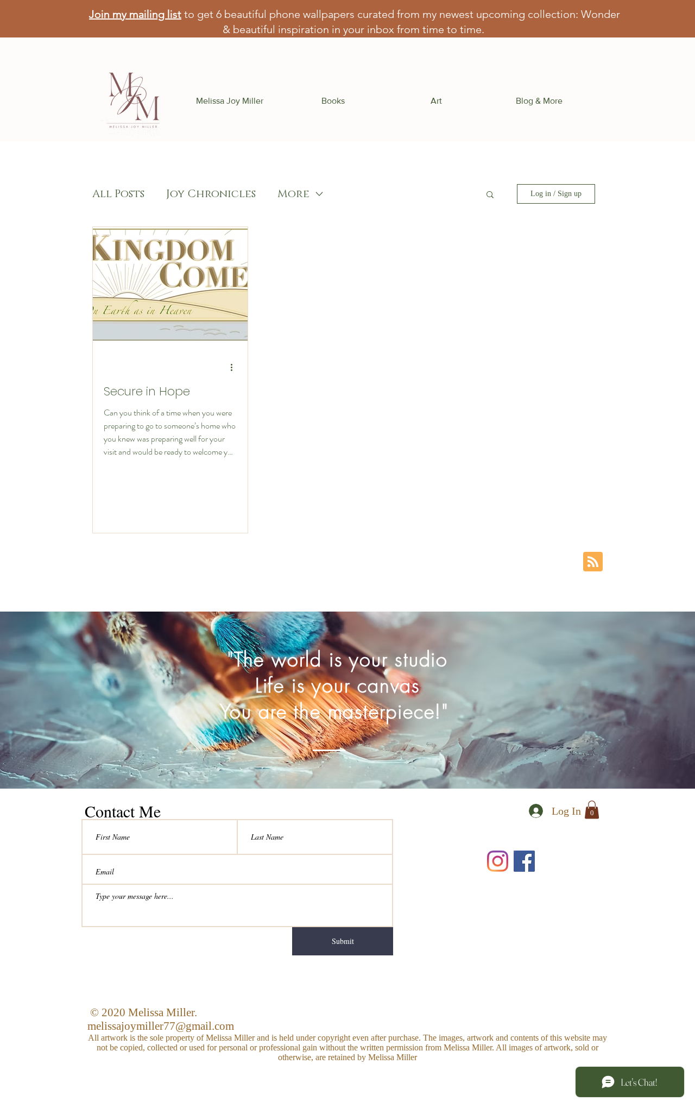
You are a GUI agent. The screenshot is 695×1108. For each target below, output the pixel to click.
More (293, 194)
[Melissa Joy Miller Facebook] (524, 861)
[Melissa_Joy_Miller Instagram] (497, 861)
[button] (332, 101)
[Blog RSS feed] (593, 562)
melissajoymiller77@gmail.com (160, 1026)
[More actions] (235, 367)
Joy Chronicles (211, 194)
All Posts (118, 194)
